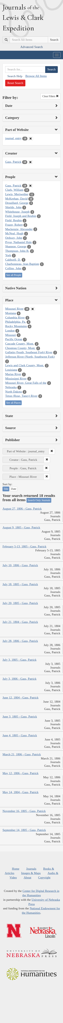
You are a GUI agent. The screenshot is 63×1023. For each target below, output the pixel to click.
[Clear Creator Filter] (30, 162)
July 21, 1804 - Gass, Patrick (20, 622)
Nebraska (11, 387)
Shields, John (13, 207)
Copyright (44, 877)
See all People (13, 275)
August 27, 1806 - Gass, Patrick (22, 508)
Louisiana (11, 369)
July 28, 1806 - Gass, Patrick (20, 641)
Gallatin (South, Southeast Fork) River (28, 352)
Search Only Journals (39, 500)
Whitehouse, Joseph (17, 211)
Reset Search (15, 83)
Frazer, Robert (14, 224)
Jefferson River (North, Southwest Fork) (30, 356)
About (27, 877)
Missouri (10, 335)
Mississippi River (16, 378)
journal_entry (13, 138)
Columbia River (15, 317)
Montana (10, 313)
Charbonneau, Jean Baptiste (22, 264)
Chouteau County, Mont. (20, 348)
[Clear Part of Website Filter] (30, 138)
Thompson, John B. (17, 251)
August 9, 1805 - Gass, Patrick (21, 527)
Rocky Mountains (16, 326)
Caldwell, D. (13, 259)
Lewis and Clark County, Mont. (24, 365)
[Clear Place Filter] (32, 309)
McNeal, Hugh (14, 233)
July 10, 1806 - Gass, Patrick (20, 565)
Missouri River (14, 308)
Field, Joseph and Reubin (20, 216)
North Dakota (13, 391)
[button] (52, 451)
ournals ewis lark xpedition (23, 17)
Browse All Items (36, 76)
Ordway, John (13, 237)
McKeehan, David (16, 198)
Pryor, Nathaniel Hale (18, 242)
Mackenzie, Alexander (19, 229)
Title (6, 488)
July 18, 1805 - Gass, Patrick (20, 584)
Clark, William (14, 189)
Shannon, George (15, 246)
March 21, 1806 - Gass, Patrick (22, 754)
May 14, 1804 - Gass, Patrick (20, 792)
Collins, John (13, 268)
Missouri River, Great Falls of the (25, 382)
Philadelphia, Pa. (15, 321)
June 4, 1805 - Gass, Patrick (20, 735)
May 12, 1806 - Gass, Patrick (20, 773)
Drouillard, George (16, 203)
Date (13, 488)
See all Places (13, 402)
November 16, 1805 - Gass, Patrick (24, 811)
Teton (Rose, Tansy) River (21, 396)
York (8, 255)
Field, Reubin (13, 220)
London (10, 330)
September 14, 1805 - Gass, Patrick (24, 830)
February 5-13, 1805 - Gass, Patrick (24, 546)
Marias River (13, 374)
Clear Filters (49, 96)
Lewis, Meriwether (16, 194)
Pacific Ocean (13, 339)
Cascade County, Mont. (19, 343)
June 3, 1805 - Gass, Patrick (20, 716)
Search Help (14, 76)
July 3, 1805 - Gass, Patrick (19, 659)
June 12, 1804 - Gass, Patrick (20, 697)
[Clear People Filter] (30, 185)
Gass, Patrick (13, 161)
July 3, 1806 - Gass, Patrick (19, 678)
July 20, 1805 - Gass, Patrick (20, 603)
